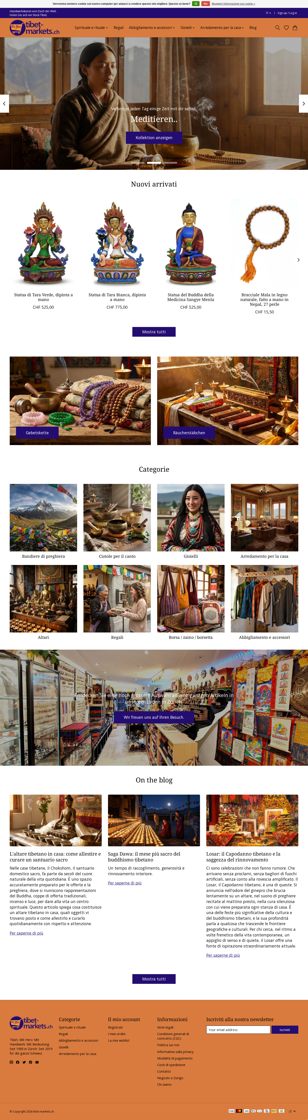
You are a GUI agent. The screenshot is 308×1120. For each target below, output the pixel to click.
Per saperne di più (26, 933)
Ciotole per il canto (117, 556)
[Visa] (247, 1111)
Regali (119, 27)
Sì (196, 3)
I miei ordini (116, 1033)
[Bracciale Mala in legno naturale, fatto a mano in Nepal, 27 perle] (264, 244)
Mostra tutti (154, 331)
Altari (43, 637)
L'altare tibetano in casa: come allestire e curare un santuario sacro (55, 856)
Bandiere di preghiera (43, 556)
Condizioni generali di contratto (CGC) (173, 1036)
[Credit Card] (266, 1111)
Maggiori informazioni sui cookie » (233, 3)
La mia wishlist (119, 1040)
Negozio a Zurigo (170, 1078)
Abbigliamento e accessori (264, 637)
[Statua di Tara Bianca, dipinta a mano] (117, 244)
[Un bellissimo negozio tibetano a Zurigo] (34, 28)
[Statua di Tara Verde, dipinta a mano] (43, 244)
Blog (253, 27)
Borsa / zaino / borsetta (191, 637)
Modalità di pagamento (175, 1058)
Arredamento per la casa (264, 556)
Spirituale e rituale (72, 1027)
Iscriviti (285, 1029)
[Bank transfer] (231, 1111)
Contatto (164, 1071)
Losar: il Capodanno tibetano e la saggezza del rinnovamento (243, 856)
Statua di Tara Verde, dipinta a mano (43, 297)
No (205, 3)
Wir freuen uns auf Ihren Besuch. (154, 717)
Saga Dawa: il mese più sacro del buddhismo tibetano (144, 856)
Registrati (115, 1027)
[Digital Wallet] (256, 1111)
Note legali (165, 1027)
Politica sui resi (168, 1045)
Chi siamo (164, 1084)
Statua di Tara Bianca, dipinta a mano (117, 297)
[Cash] (281, 1111)
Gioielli (191, 556)
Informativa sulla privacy (175, 1051)
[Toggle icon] (277, 28)
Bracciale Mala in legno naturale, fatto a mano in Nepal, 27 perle (264, 299)
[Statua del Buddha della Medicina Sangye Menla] (191, 244)
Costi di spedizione (171, 1064)
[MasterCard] (239, 1111)
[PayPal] (274, 1111)
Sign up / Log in (287, 13)
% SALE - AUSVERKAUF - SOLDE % (154, 137)
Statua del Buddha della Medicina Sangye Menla (190, 297)
